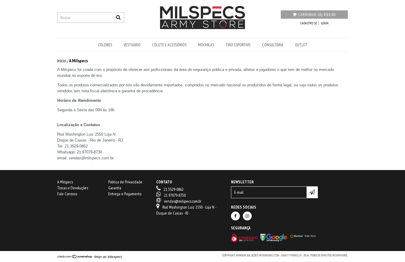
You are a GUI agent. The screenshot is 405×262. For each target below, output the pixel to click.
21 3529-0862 (174, 189)
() (317, 14)
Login (325, 23)
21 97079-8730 (175, 195)
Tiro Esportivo (238, 44)
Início (61, 60)
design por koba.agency (108, 256)
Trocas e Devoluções (72, 187)
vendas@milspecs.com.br (182, 201)
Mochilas (206, 44)
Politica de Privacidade (125, 182)
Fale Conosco (67, 193)
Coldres (105, 44)
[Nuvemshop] (75, 256)
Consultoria (272, 44)
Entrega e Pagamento (124, 193)
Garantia (114, 187)
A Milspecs (65, 182)
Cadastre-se (308, 23)
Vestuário (132, 44)
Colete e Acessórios (169, 44)
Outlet (301, 44)
